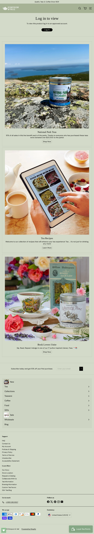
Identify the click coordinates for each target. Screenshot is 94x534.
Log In (47, 29)
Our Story (5, 470)
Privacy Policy (7, 452)
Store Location (7, 473)
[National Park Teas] (47, 86)
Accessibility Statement (10, 461)
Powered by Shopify (29, 529)
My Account (6, 446)
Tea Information (7, 482)
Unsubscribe (6, 458)
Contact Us (6, 444)
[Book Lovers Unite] (47, 299)
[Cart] (85, 8)
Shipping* (42, 2)
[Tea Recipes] (47, 192)
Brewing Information (9, 484)
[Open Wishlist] (3, 530)
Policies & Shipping (9, 449)
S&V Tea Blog (7, 490)
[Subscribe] (81, 369)
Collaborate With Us (9, 479)
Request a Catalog (8, 476)
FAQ (3, 441)
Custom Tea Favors (9, 487)
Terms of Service (8, 455)
